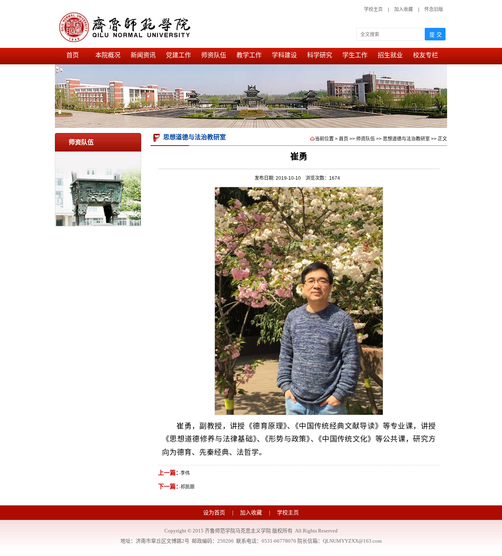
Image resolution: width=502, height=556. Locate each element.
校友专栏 (425, 55)
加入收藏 (404, 9)
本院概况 (107, 55)
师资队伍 (213, 55)
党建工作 (178, 55)
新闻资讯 (143, 55)
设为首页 (215, 513)
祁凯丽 (187, 487)
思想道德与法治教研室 (406, 139)
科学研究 (319, 55)
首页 (72, 55)
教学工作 (249, 55)
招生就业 (390, 55)
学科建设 (284, 55)
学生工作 (354, 55)
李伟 (185, 473)
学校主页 (373, 9)
